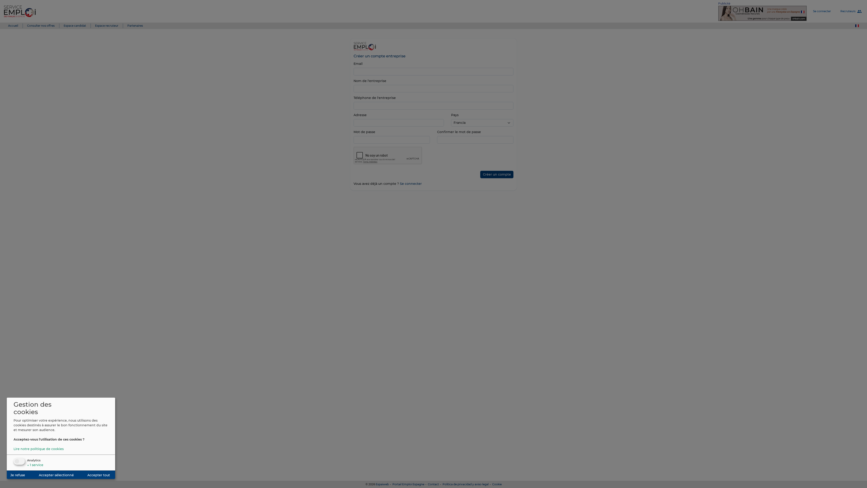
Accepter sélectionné (56, 475)
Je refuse (17, 475)
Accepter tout (98, 475)
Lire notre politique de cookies (39, 449)
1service (35, 465)
